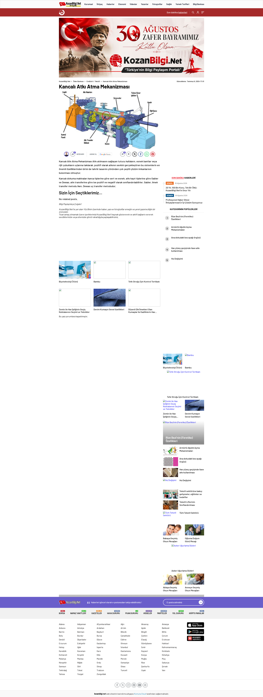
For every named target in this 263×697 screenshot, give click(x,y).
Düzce (99, 639)
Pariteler (162, 612)
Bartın (61, 632)
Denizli (62, 639)
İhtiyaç (100, 4)
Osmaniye (125, 662)
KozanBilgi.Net (64, 81)
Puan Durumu (131, 612)
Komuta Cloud (140, 694)
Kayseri (144, 651)
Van (163, 670)
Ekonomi (122, 4)
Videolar (133, 4)
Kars (99, 651)
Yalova (62, 674)
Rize (143, 662)
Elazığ (144, 639)
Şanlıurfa (145, 666)
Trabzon (100, 670)
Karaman (81, 651)
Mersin (124, 659)
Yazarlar (144, 4)
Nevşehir (63, 662)
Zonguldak (101, 674)
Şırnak (165, 666)
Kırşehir (80, 655)
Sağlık (169, 4)
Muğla (144, 659)
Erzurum (63, 643)
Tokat (79, 670)
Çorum (165, 635)
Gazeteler (97, 612)
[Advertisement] (41, 59)
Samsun (62, 666)
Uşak (143, 670)
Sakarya (165, 662)
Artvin (123, 628)
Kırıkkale (166, 651)
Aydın (143, 628)
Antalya (80, 628)
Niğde (79, 662)
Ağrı (122, 624)
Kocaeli (124, 655)
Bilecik (124, 632)
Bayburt (100, 632)
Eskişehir (81, 643)
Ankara (62, 628)
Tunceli (124, 670)
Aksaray (144, 624)
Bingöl (144, 632)
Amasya (165, 624)
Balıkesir (166, 628)
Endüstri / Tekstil (93, 81)
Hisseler (147, 612)
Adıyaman (81, 624)
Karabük (62, 651)
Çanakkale (125, 635)
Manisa (80, 659)
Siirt (79, 666)
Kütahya (165, 655)
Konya (144, 655)
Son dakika (177, 12)
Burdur (80, 635)
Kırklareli (63, 655)
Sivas (123, 666)
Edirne (123, 639)
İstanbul (124, 647)
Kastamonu (126, 651)
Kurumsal (88, 4)
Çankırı (144, 635)
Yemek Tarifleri (182, 4)
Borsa (62, 612)
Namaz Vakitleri (78, 612)
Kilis (98, 655)
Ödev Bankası (78, 81)
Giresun (124, 643)
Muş (163, 659)
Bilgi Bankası (198, 4)
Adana (62, 624)
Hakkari (165, 643)
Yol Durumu (178, 612)
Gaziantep (101, 643)
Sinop (99, 666)
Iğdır (79, 647)
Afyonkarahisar (103, 624)
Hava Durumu (113, 612)
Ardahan (100, 628)
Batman (80, 632)
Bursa (99, 635)
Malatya (62, 659)
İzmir (143, 647)
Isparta (100, 647)
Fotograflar (157, 4)
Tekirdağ (63, 670)
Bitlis (164, 632)
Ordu (99, 662)
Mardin (100, 659)
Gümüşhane (146, 643)
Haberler (111, 4)
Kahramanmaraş (169, 647)
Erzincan (166, 639)
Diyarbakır (81, 639)
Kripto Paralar (196, 612)
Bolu (61, 635)
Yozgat (80, 674)
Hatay (61, 647)
